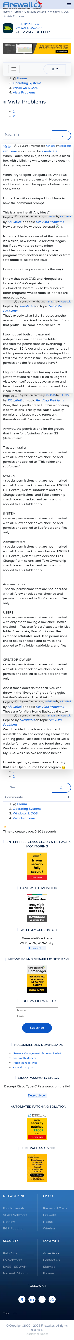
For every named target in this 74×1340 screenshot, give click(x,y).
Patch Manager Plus (25, 1062)
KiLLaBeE (65, 216)
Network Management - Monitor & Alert (37, 1053)
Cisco (48, 1196)
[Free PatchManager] (37, 1126)
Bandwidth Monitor (24, 1058)
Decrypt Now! (37, 1095)
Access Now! (37, 948)
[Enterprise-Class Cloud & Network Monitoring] (37, 866)
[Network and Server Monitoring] (37, 979)
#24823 (50, 715)
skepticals (65, 145)
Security (11, 1241)
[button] (69, 4)
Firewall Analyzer (23, 1067)
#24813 (51, 216)
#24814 (50, 301)
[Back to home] (22, 4)
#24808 (50, 145)
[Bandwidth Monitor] (37, 908)
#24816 (51, 701)
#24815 (51, 395)
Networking (14, 1196)
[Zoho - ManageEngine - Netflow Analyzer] (37, 48)
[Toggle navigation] (14, 69)
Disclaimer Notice (37, 1334)
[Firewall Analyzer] (37, 1168)
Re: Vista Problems (50, 222)
